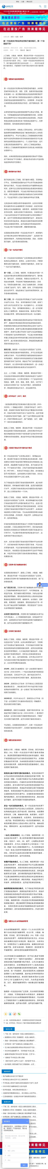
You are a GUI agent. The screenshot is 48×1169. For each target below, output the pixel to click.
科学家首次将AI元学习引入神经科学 (15, 1079)
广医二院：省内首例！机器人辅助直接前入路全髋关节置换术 (21, 1034)
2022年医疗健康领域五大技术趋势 (15, 1086)
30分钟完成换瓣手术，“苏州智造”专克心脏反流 (21, 1051)
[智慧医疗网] (7, 6)
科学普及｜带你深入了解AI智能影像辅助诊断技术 (25, 1023)
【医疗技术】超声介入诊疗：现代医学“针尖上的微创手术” (21, 1061)
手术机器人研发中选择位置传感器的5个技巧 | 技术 (20, 1083)
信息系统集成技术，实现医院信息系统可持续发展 (25, 1020)
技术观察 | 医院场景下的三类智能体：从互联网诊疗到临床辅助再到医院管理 (21, 1064)
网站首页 (29, 1)
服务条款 (36, 1158)
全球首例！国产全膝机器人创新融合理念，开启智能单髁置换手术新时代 (21, 1044)
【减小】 (28, 50)
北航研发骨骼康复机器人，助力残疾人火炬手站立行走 (21, 1093)
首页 (12, 37)
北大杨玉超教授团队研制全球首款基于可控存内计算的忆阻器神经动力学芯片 (21, 1047)
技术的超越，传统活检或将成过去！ (15, 1090)
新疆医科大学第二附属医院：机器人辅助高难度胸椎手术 (21, 1037)
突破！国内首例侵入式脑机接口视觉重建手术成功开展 (21, 1041)
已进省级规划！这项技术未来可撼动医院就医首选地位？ (21, 1096)
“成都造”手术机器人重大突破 (15, 1057)
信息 (16, 37)
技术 (21, 37)
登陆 (17, 1)
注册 (22, 1)
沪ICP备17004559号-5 (31, 1166)
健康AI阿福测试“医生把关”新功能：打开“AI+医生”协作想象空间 (21, 1054)
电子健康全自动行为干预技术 (13, 1076)
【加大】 (22, 50)
